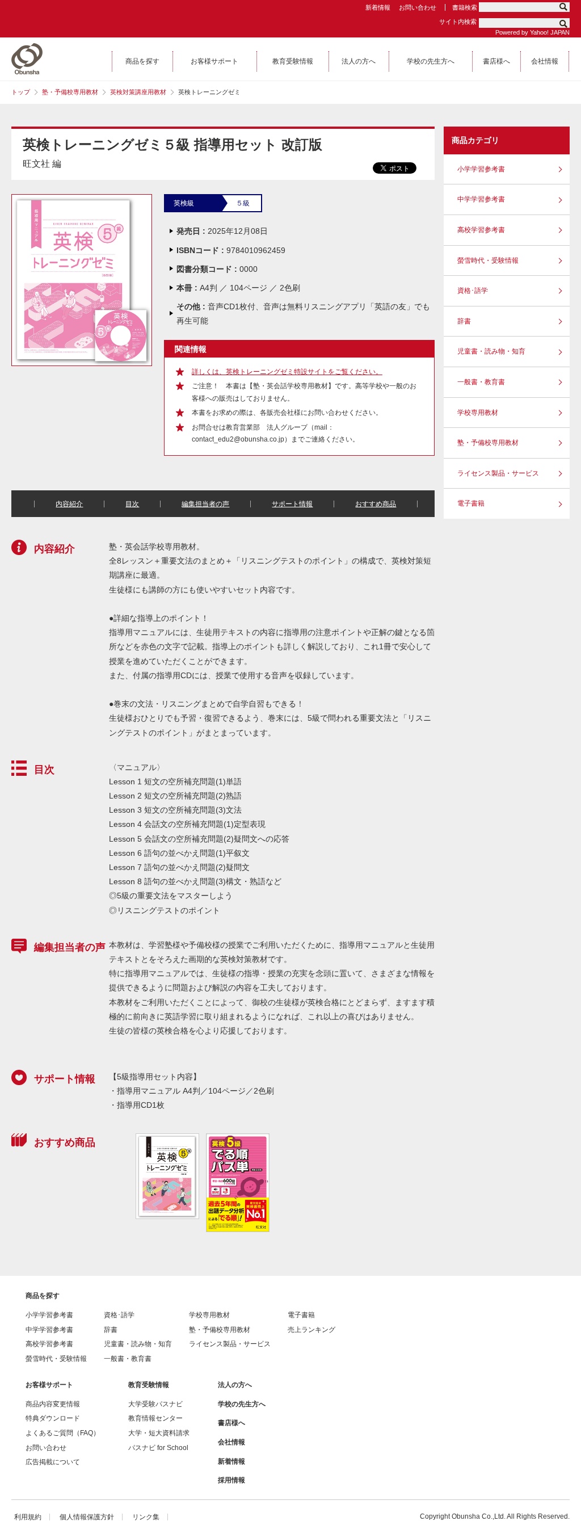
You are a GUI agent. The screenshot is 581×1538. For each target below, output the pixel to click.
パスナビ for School (158, 1448)
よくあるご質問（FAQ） (63, 1433)
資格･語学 (472, 291)
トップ (20, 92)
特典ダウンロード (53, 1418)
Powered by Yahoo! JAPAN (532, 32)
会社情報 (231, 1442)
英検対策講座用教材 (138, 92)
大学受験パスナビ (155, 1404)
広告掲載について (53, 1462)
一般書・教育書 (481, 382)
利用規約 (27, 1517)
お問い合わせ (417, 7)
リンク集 (145, 1517)
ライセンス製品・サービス (498, 473)
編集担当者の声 (205, 504)
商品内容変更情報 (53, 1404)
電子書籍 (471, 503)
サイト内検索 (458, 21)
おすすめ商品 (375, 504)
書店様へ (231, 1423)
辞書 (464, 321)
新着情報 (377, 7)
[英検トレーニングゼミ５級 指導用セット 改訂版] (81, 199)
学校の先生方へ (242, 1404)
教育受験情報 (148, 1385)
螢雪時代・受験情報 (488, 260)
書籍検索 (464, 7)
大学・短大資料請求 (159, 1433)
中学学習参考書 (481, 199)
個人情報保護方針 (87, 1517)
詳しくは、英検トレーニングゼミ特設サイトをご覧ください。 (287, 372)
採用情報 (231, 1480)
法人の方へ (235, 1385)
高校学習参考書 (481, 230)
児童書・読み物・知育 (491, 351)
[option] (167, 1176)
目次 (132, 504)
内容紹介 (69, 504)
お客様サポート (49, 1385)
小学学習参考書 (481, 169)
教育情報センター (155, 1418)
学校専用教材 (477, 413)
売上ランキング (311, 1330)
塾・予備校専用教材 (70, 92)
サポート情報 (292, 504)
